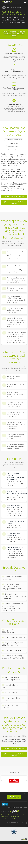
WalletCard (4, 818)
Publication (4, 814)
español (17, 807)
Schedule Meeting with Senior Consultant (15, 202)
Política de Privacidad (14, 823)
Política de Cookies (22, 823)
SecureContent (13, 814)
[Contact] (14, 798)
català (21, 807)
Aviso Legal (24, 822)
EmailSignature (12, 818)
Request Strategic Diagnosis (15, 196)
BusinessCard (5, 816)
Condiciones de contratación (22, 824)
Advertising (21, 814)
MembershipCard (15, 816)
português (25, 807)
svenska (13, 807)
